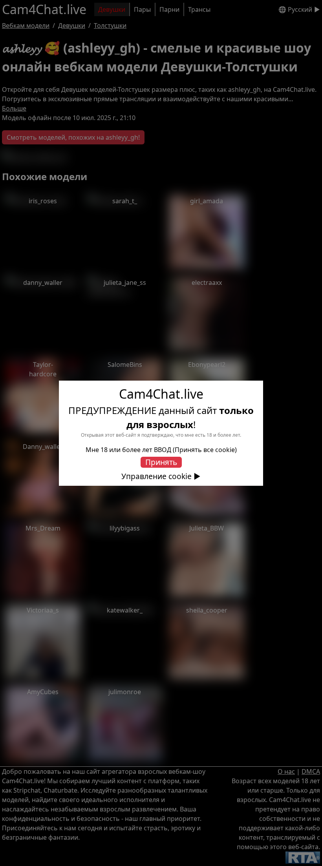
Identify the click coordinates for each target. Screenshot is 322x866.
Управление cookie (156, 476)
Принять (161, 462)
